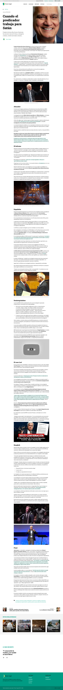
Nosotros (46, 0)
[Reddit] (58, 0)
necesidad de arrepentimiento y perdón (23, 602)
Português (49, 688)
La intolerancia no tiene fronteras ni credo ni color (8, 628)
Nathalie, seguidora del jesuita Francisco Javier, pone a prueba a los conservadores (19, 610)
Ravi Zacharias (43, 602)
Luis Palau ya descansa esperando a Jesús (53, 628)
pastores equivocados (35, 602)
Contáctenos (51, 0)
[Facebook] (55, 0)
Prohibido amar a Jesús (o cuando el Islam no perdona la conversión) (24, 627)
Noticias (42, 4)
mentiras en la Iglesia (36, 600)
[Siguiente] (7, 657)
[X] (59, 0)
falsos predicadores (28, 600)
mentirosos (43, 600)
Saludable (31, 4)
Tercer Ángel (8, 39)
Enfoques (37, 4)
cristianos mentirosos (19, 600)
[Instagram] (56, 0)
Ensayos (25, 4)
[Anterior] (4, 657)
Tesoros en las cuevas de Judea (37, 628)
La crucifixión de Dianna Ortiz (47, 610)
